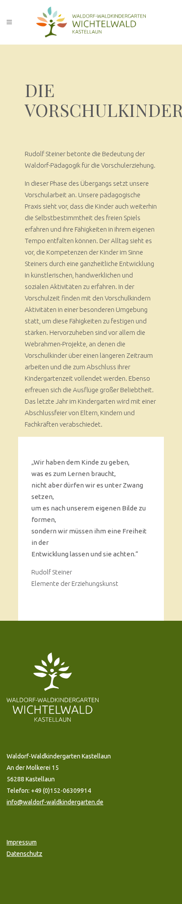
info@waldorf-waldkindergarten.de (55, 802)
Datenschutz (24, 853)
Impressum (22, 842)
